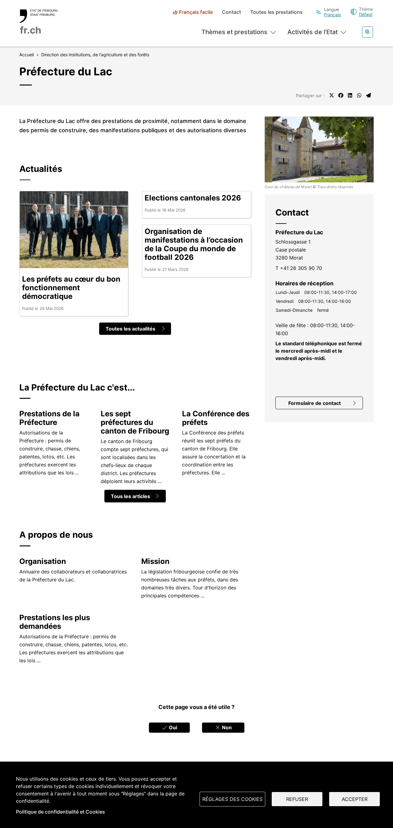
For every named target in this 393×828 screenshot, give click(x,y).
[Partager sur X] (331, 95)
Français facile (196, 12)
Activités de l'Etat (312, 32)
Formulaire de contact (314, 403)
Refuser (297, 799)
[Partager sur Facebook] (340, 95)
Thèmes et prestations (234, 32)
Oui (172, 727)
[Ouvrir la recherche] (367, 32)
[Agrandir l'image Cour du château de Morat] (319, 149)
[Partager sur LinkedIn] (350, 95)
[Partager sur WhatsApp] (359, 95)
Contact (231, 12)
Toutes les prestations (276, 12)
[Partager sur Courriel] (368, 95)
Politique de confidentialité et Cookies (60, 812)
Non (226, 727)
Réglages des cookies (232, 799)
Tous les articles (130, 496)
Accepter (355, 799)
